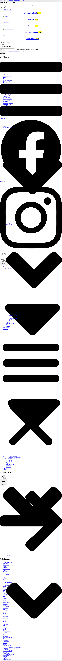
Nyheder (8, 223)
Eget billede (6, 327)
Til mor (11, 319)
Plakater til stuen (13, 315)
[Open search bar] (0, 47)
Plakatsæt (8, 325)
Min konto (5, 329)
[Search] (2, 51)
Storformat (8, 326)
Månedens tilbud (10, 323)
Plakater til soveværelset (15, 316)
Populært (8, 322)
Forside (5, 126)
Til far (10, 320)
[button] (31, 393)
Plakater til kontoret (13, 318)
